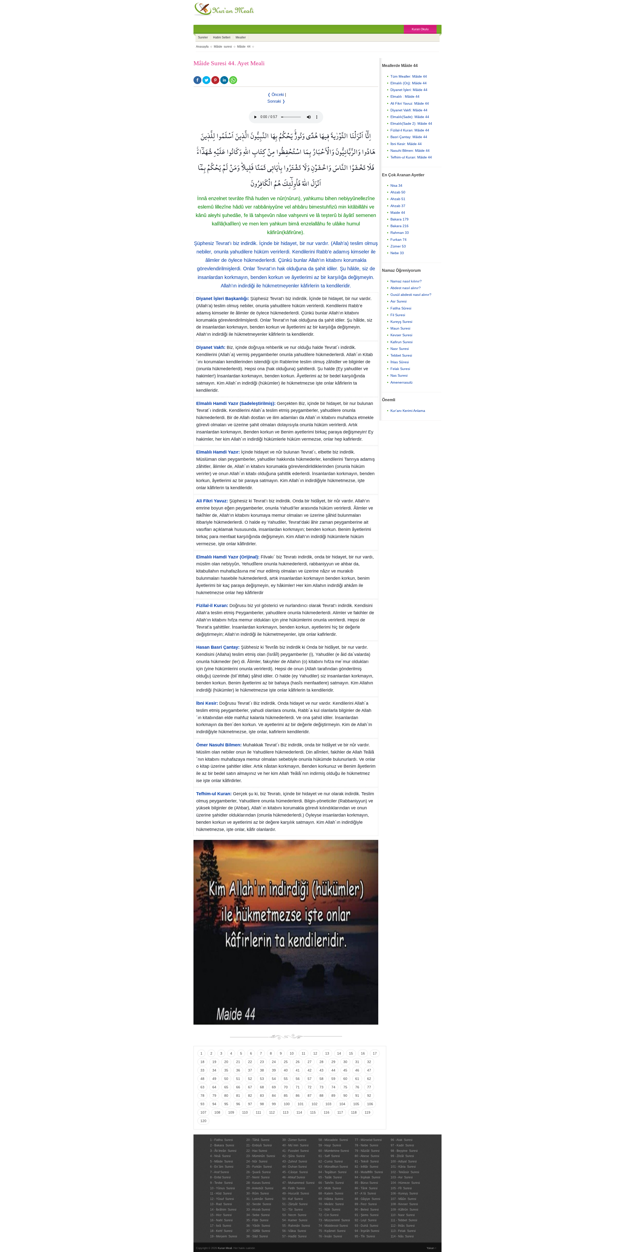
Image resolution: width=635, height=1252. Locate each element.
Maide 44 (397, 212)
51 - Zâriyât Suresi (295, 1204)
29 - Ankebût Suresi (259, 1188)
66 (238, 1087)
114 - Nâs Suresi (402, 1236)
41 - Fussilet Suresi (295, 1151)
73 (321, 1087)
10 (292, 1053)
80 (226, 1096)
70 (286, 1087)
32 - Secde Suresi (258, 1204)
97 (250, 1104)
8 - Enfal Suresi (220, 1177)
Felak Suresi (400, 369)
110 (245, 1112)
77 (369, 1087)
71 (298, 1087)
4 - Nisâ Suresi (220, 1156)
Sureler (203, 37)
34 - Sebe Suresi (258, 1215)
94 (214, 1104)
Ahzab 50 (397, 192)
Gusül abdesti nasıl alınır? (410, 295)
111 (258, 1112)
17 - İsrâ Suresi (220, 1225)
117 (340, 1112)
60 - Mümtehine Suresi (333, 1151)
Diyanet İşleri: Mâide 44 (408, 90)
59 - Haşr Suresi (329, 1145)
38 (262, 1070)
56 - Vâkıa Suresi (294, 1231)
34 (214, 1070)
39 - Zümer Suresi (294, 1140)
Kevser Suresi (401, 335)
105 (356, 1104)
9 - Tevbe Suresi (221, 1183)
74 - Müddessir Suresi (333, 1225)
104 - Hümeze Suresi (405, 1183)
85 (286, 1096)
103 (328, 1104)
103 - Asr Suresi (402, 1177)
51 (238, 1079)
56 (298, 1079)
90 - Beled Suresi (367, 1209)
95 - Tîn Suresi (365, 1236)
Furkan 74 (398, 240)
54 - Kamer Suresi (294, 1220)
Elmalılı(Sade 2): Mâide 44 (411, 123)
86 (298, 1096)
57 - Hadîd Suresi (294, 1236)
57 (310, 1079)
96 (238, 1104)
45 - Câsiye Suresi (295, 1172)
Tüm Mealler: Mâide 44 (408, 76)
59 (333, 1079)
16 (363, 1053)
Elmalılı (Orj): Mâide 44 (408, 83)
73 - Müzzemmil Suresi (334, 1220)
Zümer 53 (398, 246)
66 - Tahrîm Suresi (331, 1183)
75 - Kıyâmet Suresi (332, 1231)
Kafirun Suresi (401, 342)
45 (345, 1070)
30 (345, 1062)
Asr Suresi (398, 301)
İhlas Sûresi (399, 362)
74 (333, 1087)
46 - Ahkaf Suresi (293, 1177)
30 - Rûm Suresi (257, 1193)
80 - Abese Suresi (367, 1156)
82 (250, 1096)
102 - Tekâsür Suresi (405, 1172)
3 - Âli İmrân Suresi (223, 1151)
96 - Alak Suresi (402, 1140)
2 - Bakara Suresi (222, 1145)
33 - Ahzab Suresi (258, 1209)
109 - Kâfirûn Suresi (404, 1209)
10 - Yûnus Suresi (222, 1188)
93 (202, 1104)
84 (274, 1096)
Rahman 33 (399, 233)
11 (303, 1053)
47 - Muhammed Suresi (298, 1183)
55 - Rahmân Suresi (296, 1225)
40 (286, 1070)
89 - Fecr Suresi (366, 1204)
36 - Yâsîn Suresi (258, 1225)
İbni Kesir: (207, 703)
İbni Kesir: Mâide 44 (406, 144)
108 (217, 1112)
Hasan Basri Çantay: (218, 647)
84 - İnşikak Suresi (367, 1177)
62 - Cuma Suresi (330, 1161)
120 (203, 1121)
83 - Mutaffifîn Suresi (369, 1172)
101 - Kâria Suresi (403, 1166)
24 (274, 1062)
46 (357, 1070)
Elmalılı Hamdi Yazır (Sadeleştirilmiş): (236, 403)
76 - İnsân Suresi (330, 1236)
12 (315, 1053)
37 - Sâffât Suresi (258, 1231)
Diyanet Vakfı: (210, 347)
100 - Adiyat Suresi (404, 1161)
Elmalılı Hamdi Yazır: (218, 452)
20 (226, 1062)
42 (310, 1070)
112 (272, 1112)
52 (250, 1079)
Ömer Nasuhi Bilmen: (219, 744)
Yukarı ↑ (432, 1248)
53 (262, 1079)
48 (202, 1079)
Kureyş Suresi (401, 322)
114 (299, 1112)
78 (202, 1096)
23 (262, 1062)
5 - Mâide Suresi (221, 1161)
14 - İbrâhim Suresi (223, 1209)
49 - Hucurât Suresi (295, 1193)
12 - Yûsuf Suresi (222, 1199)
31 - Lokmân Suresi (259, 1199)
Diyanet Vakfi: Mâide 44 (408, 110)
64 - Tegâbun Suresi (332, 1172)
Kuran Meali (225, 1248)
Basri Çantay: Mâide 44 (408, 137)
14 (339, 1053)
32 (369, 1062)
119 (367, 1112)
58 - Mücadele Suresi (333, 1140)
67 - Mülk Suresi (329, 1188)
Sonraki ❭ (276, 101)
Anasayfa (202, 46)
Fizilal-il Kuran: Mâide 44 (409, 130)
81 (238, 1096)
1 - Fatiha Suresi (221, 1140)
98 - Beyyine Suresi (404, 1151)
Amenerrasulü (401, 382)
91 (357, 1096)
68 (262, 1087)
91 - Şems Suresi (367, 1215)
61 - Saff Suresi (329, 1156)
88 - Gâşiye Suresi (367, 1199)
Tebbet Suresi (401, 355)
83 (262, 1096)
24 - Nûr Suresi (256, 1161)
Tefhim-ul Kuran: (214, 793)
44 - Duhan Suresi (294, 1166)
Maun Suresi (400, 328)
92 (369, 1096)
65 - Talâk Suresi (330, 1177)
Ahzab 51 (397, 199)
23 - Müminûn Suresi (260, 1156)
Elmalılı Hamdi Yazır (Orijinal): (227, 556)
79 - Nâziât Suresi (367, 1151)
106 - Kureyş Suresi (404, 1193)
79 (214, 1096)
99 (274, 1104)
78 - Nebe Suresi (366, 1145)
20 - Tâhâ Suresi (257, 1140)
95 (226, 1104)
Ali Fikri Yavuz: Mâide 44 (409, 103)
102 (315, 1104)
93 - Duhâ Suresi (366, 1225)
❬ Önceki (275, 94)
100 (287, 1104)
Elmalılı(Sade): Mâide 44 (409, 117)
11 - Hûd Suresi (221, 1193)
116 (326, 1112)
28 (321, 1062)
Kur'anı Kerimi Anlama (407, 411)
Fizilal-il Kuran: (212, 605)
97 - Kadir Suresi (402, 1145)
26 (298, 1062)
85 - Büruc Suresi (366, 1183)
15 (351, 1053)
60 (345, 1079)
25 (286, 1062)
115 (313, 1112)
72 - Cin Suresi (328, 1215)
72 (310, 1087)
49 (214, 1079)
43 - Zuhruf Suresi (294, 1161)
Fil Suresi (397, 315)
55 (286, 1079)
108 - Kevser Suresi (404, 1204)
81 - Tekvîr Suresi (367, 1161)
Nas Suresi (399, 375)
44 (333, 1070)
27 (310, 1062)
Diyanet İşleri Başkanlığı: (222, 298)
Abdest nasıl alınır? (405, 288)
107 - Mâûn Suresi (403, 1199)
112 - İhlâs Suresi (403, 1225)
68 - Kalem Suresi (330, 1193)
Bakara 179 (399, 219)
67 (250, 1087)
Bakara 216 (399, 226)
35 (226, 1070)
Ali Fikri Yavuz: (212, 500)
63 (202, 1087)
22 (250, 1062)
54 (274, 1079)
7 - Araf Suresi (219, 1172)
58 (321, 1079)
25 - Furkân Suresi (259, 1166)
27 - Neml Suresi (258, 1177)
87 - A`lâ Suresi (365, 1193)
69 (274, 1087)
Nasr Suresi (399, 349)
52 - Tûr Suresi (292, 1209)
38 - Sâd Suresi (257, 1236)
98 (262, 1104)
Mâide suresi (223, 46)
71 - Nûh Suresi (329, 1209)
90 (345, 1096)
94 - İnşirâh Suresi (367, 1231)
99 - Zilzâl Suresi (402, 1156)
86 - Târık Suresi (366, 1188)
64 (214, 1087)
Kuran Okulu (420, 29)
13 (327, 1053)
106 (370, 1104)
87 (310, 1096)
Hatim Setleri (221, 37)
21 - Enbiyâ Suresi (259, 1145)
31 (357, 1062)
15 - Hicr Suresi (221, 1215)
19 (214, 1062)
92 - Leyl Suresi (366, 1220)
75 (345, 1087)
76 (357, 1087)
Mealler (241, 37)
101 (301, 1104)
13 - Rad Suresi (221, 1204)
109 (231, 1112)
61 (357, 1079)
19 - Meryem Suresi (223, 1236)
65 (226, 1087)
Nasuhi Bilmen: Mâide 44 (410, 151)
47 (369, 1070)
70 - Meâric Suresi (331, 1204)
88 (321, 1096)
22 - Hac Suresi (256, 1151)
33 (202, 1070)
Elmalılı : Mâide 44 (404, 96)
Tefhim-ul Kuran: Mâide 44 (411, 157)
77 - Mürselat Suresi (368, 1140)
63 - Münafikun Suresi (333, 1166)
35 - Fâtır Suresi (257, 1220)
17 (375, 1053)
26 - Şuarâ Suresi (258, 1172)
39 (274, 1070)
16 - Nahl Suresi (221, 1220)
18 (202, 1062)
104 (342, 1104)
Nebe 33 (397, 253)
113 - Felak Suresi (403, 1231)
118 (354, 1112)
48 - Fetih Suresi (293, 1188)
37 (250, 1070)
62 (369, 1079)
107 (203, 1112)
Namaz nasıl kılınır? (406, 281)
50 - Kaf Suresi (292, 1199)
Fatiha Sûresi (400, 308)
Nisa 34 (396, 185)
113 (285, 1112)
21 (238, 1062)
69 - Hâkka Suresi (330, 1199)
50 (226, 1079)
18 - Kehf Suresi (221, 1231)
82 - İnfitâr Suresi (366, 1166)
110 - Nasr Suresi (403, 1215)
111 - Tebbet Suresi (404, 1220)
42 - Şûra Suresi (293, 1156)
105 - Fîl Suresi (401, 1188)
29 (333, 1062)
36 (238, 1070)
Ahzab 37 (397, 206)
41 (298, 1070)
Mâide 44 (244, 46)
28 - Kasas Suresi (258, 1183)
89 (333, 1096)
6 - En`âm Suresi (221, 1166)
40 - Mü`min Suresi (295, 1145)
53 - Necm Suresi (294, 1215)
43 (321, 1070)
